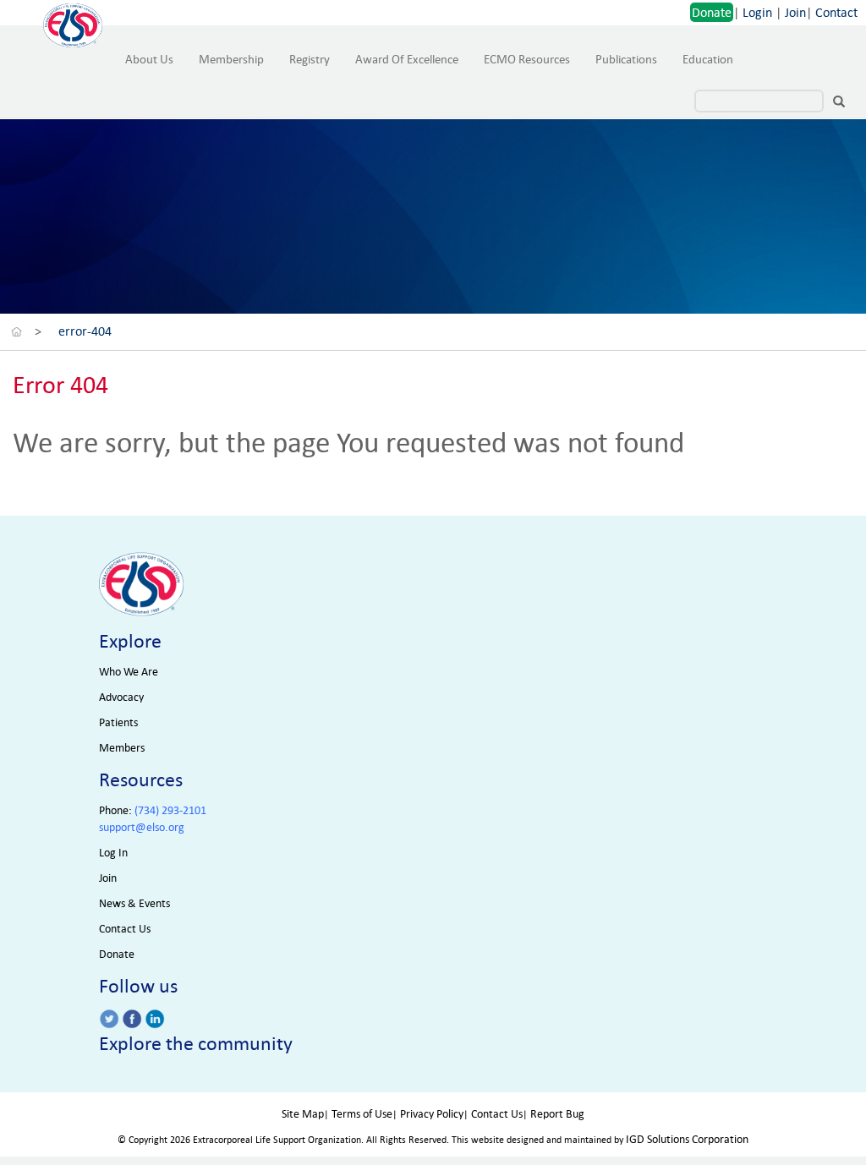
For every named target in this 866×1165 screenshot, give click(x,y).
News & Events (134, 903)
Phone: (152, 810)
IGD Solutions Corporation (687, 1139)
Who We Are (128, 672)
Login (757, 12)
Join (795, 12)
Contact (836, 12)
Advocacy (121, 697)
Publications (626, 59)
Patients (118, 722)
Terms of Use (362, 1114)
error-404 (85, 331)
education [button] (707, 59)
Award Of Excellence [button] (406, 59)
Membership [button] (231, 59)
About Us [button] (149, 59)
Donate (712, 12)
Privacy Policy (431, 1114)
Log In (113, 852)
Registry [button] (309, 59)
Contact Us (125, 929)
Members (122, 748)
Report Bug (557, 1114)
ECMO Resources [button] (527, 59)
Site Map (303, 1114)
